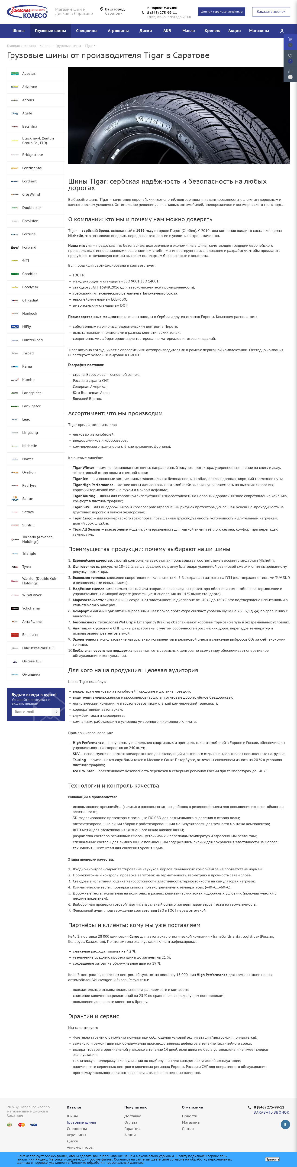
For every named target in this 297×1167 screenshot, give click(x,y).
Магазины (191, 1122)
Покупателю (136, 1107)
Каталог (74, 1107)
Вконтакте (285, 1124)
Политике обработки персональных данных (107, 1163)
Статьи (188, 1128)
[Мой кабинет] (282, 31)
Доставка (132, 1116)
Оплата (130, 1122)
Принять (272, 1159)
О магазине (192, 1107)
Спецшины (77, 1128)
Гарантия (132, 1128)
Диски (72, 1141)
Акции (130, 1134)
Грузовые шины (81, 1122)
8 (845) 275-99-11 (162, 12)
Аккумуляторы (80, 1147)
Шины (72, 1116)
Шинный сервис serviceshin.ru (221, 11)
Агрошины (76, 1134)
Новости (189, 1116)
